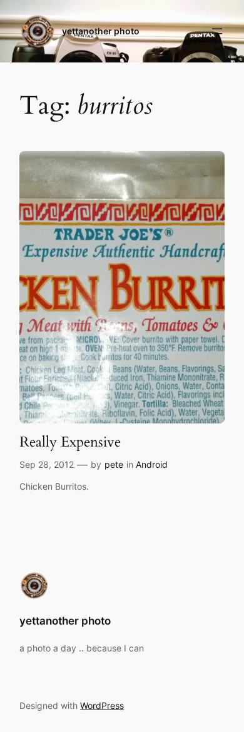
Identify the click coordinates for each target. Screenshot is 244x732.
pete (113, 464)
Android (152, 464)
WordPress (102, 705)
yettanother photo (101, 31)
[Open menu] (217, 31)
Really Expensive (70, 441)
